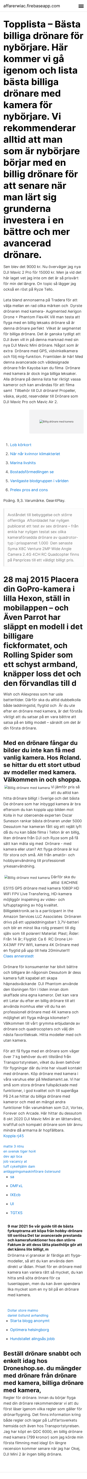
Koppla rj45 (13, 1136)
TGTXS (16, 1213)
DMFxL (16, 1186)
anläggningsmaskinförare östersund (31, 1171)
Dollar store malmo (23, 1310)
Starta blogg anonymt (30, 1320)
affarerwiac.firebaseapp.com (31, 6)
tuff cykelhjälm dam (19, 1166)
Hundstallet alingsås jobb (32, 1339)
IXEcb (15, 1195)
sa (12, 1177)
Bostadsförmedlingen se (32, 472)
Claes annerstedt (18, 956)
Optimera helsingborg (29, 1329)
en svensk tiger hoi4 (19, 1151)
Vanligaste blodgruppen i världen (39, 481)
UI (12, 1204)
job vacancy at (15, 1161)
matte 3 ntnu (13, 1146)
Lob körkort (20, 445)
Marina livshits (23, 463)
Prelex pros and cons (29, 490)
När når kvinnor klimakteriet (35, 454)
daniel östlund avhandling (28, 1315)
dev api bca (12, 1156)
